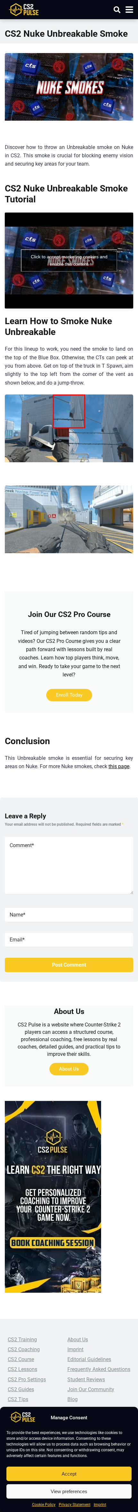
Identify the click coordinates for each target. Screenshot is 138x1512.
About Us (69, 1069)
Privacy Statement (75, 1504)
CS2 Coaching (24, 1349)
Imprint (100, 1504)
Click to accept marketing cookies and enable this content (69, 260)
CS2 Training (22, 1340)
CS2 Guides (21, 1389)
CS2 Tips (18, 1399)
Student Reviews (86, 1379)
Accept (69, 1474)
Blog (72, 1399)
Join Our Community (90, 1389)
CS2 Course (21, 1359)
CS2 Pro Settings (27, 1379)
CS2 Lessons (22, 1369)
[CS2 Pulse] (24, 9)
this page (118, 766)
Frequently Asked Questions (98, 1369)
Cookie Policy (44, 1504)
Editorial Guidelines (89, 1359)
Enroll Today (69, 695)
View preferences (69, 1491)
